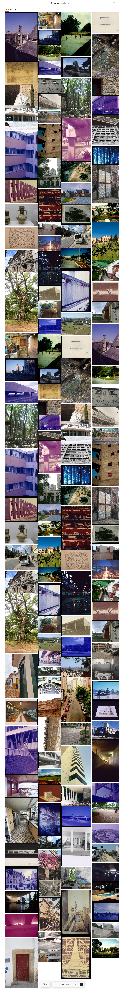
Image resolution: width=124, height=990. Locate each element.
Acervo (7, 9)
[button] (114, 3)
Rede (15, 9)
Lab (11, 9)
